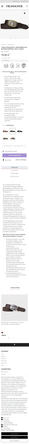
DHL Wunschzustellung (10, 425)
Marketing (7, 421)
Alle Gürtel (3, 44)
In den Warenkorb (14, 155)
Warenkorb (3, 363)
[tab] (14, 167)
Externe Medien (8, 423)
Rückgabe (14, 173)
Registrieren (3, 358)
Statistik (6, 419)
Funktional (7, 428)
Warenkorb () (24, 1)
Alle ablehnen (14, 437)
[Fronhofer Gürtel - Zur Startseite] (14, 7)
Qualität (14, 170)
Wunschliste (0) (16, 1)
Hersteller (14, 176)
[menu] (2, 6)
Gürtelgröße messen (11, 151)
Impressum (3, 374)
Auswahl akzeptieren (15, 441)
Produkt (14, 167)
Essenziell (6, 417)
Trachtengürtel (10, 44)
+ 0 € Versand (5, 60)
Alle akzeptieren (14, 434)
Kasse (2, 365)
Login (2, 354)
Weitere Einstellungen (7, 430)
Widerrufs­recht (4, 372)
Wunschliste (24, 13)
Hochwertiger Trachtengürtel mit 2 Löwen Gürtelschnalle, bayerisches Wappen (12, 323)
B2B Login (3, 356)
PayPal (6, 426)
